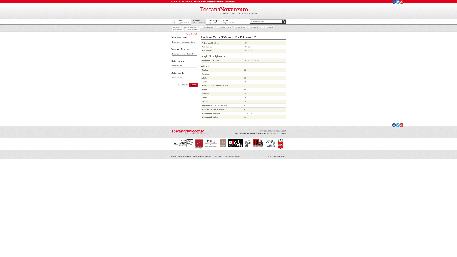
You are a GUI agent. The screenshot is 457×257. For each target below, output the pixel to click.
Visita (228, 21)
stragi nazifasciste (207, 27)
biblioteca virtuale (193, 30)
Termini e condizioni (184, 156)
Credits (173, 156)
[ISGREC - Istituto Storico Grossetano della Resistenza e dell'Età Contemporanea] (211, 149)
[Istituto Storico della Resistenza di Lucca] (223, 147)
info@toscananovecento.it (233, 156)
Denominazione (179, 37)
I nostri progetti (218, 156)
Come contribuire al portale (202, 156)
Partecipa (214, 21)
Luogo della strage (180, 49)
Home (173, 21)
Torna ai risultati (191, 34)
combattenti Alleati (256, 27)
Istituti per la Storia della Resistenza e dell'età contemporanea (214, 1)
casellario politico (190, 27)
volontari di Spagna (224, 27)
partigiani (176, 27)
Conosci (183, 21)
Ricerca (199, 21)
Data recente (177, 73)
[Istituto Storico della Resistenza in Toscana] (183, 149)
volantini (270, 27)
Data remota (177, 61)
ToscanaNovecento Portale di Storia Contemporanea (228, 11)
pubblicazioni (177, 30)
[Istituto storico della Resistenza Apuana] (235, 147)
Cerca (193, 85)
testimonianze (240, 27)
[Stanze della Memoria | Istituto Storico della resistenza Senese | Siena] (258, 146)
